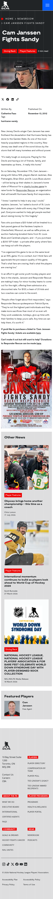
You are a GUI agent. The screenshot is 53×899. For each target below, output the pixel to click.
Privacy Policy (8, 884)
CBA (4, 781)
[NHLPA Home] (5, 5)
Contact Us (7, 774)
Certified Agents (10, 816)
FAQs (4, 821)
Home (9, 18)
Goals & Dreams (10, 835)
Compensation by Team (37, 769)
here (38, 333)
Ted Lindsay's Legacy (38, 780)
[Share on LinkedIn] (12, 99)
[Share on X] (2, 99)
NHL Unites (13, 850)
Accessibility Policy (31, 879)
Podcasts (32, 840)
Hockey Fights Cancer (13, 840)
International (9, 811)
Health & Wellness (37, 807)
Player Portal (39, 811)
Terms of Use (29, 884)
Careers (6, 777)
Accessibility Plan (10, 879)
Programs (33, 802)
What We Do (8, 802)
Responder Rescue (25, 190)
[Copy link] (17, 99)
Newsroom (25, 18)
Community (8, 845)
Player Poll (33, 775)
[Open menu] (48, 5)
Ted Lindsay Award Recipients (37, 787)
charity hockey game (34, 186)
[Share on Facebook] (7, 99)
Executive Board (10, 807)
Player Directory (36, 763)
